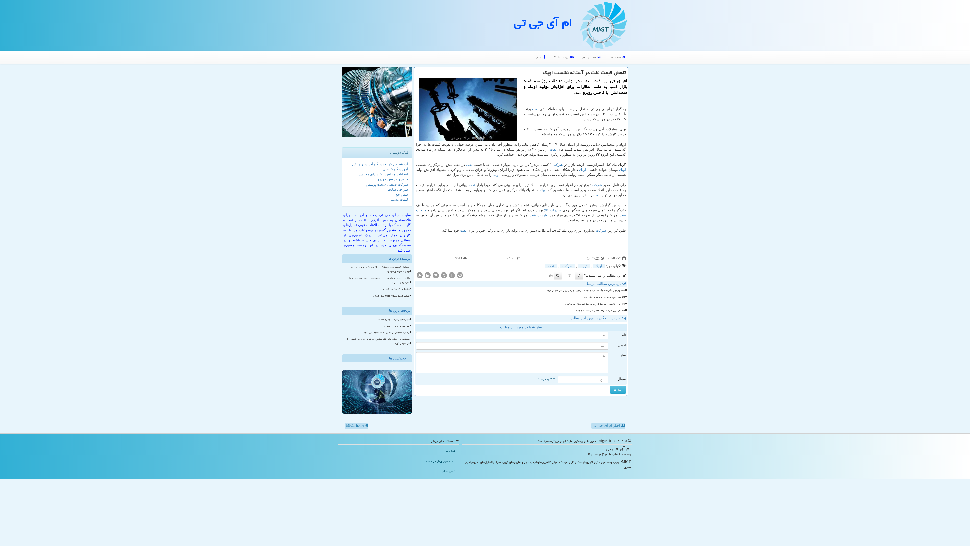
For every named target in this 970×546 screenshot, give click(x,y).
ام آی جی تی (543, 22)
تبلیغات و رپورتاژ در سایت (440, 461)
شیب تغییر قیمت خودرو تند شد (393, 319)
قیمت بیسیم (399, 199)
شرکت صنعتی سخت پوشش (387, 184)
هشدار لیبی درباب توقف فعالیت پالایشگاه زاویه (600, 310)
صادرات (556, 210)
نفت (535, 109)
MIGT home (355, 425)
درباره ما (450, 450)
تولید (584, 266)
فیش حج (401, 194)
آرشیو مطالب (448, 471)
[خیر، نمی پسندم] (558, 275)
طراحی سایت (397, 189)
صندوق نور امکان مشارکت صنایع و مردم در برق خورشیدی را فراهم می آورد (585, 290)
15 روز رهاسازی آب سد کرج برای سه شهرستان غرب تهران (594, 303)
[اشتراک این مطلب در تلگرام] (460, 275)
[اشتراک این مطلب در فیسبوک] (451, 275)
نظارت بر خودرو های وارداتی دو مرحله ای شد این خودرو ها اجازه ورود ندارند (379, 280)
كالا (546, 210)
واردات (421, 210)
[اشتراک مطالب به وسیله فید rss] (419, 275)
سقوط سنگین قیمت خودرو (396, 289)
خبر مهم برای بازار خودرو (397, 325)
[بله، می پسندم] (579, 275)
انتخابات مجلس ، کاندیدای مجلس (383, 174)
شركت (557, 165)
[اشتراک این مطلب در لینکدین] (427, 275)
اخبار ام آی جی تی (607, 425)
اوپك (622, 170)
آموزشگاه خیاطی (395, 169)
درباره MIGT (562, 57)
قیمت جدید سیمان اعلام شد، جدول (391, 295)
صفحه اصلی (615, 57)
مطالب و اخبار (589, 57)
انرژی (539, 57)
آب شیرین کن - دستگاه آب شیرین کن (380, 164)
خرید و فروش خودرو (392, 179)
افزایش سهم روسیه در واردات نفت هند (604, 297)
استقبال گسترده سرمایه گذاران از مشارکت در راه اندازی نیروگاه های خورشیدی (380, 269)
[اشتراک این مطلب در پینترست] (435, 275)
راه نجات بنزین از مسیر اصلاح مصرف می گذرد (386, 332)
